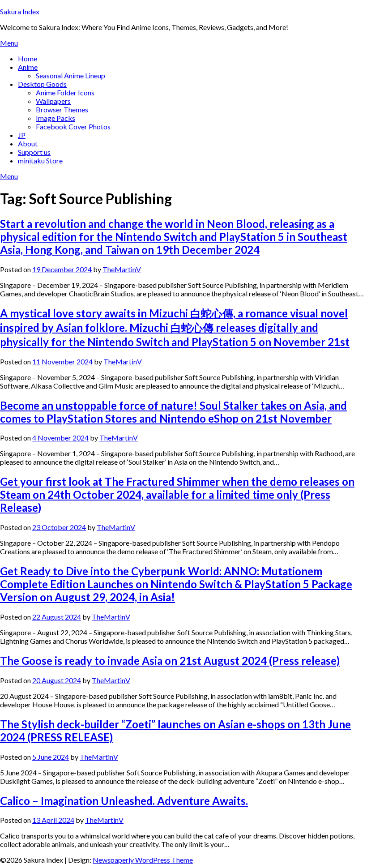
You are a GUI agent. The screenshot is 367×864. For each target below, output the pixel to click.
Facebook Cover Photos (73, 126)
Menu (9, 42)
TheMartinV (121, 269)
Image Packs (55, 118)
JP (22, 135)
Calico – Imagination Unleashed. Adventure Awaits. (124, 800)
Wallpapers (53, 101)
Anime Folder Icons (65, 92)
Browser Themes (62, 109)
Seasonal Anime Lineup (70, 75)
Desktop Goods (42, 84)
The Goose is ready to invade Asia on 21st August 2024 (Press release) (170, 660)
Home (27, 58)
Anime (28, 67)
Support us (34, 152)
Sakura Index (19, 11)
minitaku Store (40, 160)
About (28, 143)
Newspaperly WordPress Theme (143, 859)
